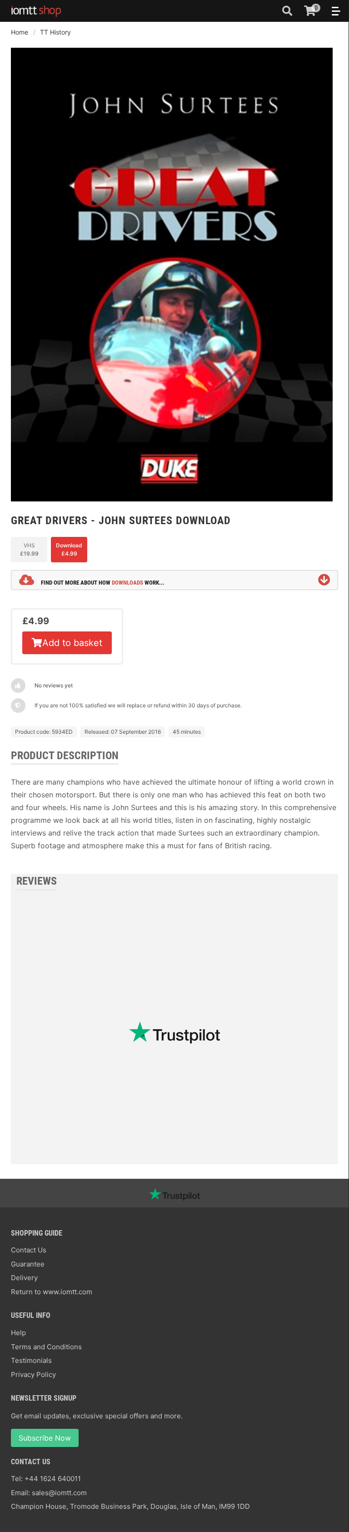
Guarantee (28, 1264)
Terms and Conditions (46, 1346)
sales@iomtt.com (59, 1492)
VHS (29, 549)
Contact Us (28, 1250)
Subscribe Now (45, 1437)
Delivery (24, 1277)
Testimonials (31, 1360)
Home (19, 32)
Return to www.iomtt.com (51, 1291)
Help (18, 1332)
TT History (55, 32)
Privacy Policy (33, 1374)
